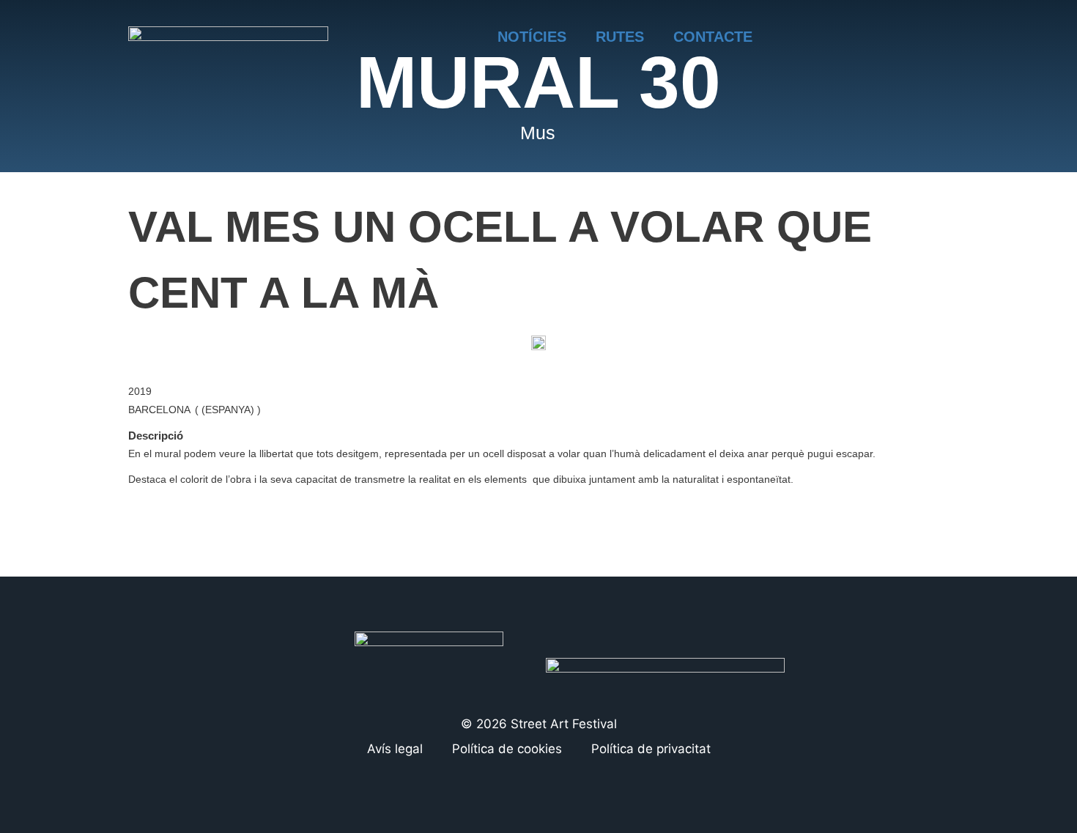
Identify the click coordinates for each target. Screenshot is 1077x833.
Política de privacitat (651, 748)
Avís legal (395, 748)
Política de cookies (507, 748)
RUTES (620, 37)
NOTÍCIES (531, 37)
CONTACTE (712, 37)
